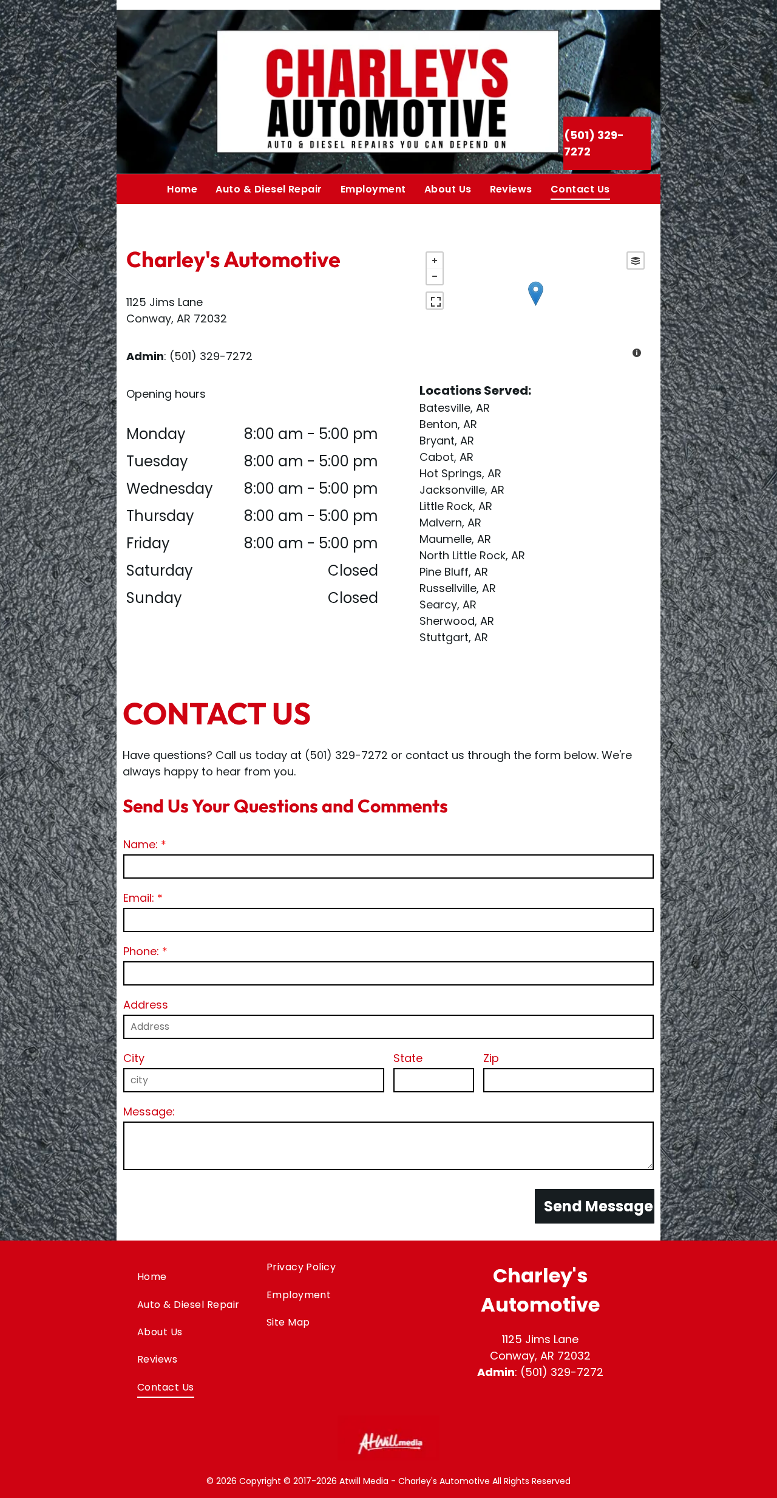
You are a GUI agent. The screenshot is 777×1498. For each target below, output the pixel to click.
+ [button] (435, 260)
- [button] (435, 276)
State (407, 1058)
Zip (491, 1058)
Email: (138, 897)
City (133, 1058)
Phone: (141, 951)
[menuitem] (182, 189)
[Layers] (635, 260)
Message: (149, 1111)
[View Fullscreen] (435, 300)
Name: (140, 844)
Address (145, 1004)
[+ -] (535, 306)
